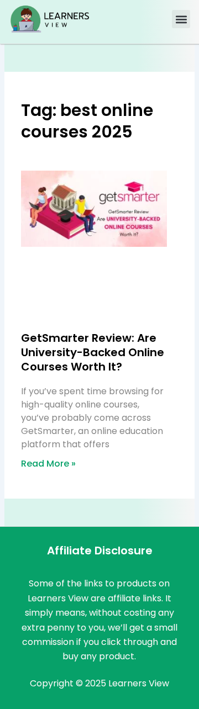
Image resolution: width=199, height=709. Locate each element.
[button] (181, 19)
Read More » (48, 463)
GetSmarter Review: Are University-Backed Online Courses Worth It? (92, 352)
